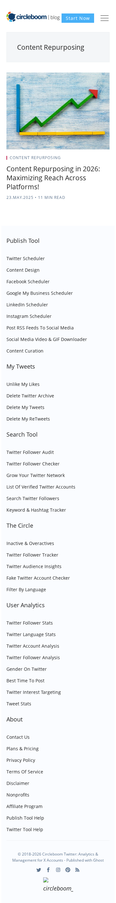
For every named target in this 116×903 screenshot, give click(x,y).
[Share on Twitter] (84, 160)
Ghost (98, 860)
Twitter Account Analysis (32, 646)
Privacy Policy (20, 760)
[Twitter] (39, 870)
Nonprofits (17, 795)
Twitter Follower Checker (33, 464)
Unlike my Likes (23, 384)
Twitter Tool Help (24, 829)
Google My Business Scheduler (39, 293)
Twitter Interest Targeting (33, 692)
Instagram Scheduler (29, 316)
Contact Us (18, 737)
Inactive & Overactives (30, 543)
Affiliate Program (24, 806)
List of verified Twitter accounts (40, 487)
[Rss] (77, 870)
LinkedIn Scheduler (27, 305)
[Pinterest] (68, 870)
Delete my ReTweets (28, 419)
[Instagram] (58, 870)
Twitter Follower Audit (30, 452)
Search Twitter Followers (32, 498)
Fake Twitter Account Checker (38, 578)
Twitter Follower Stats (29, 623)
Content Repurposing (35, 157)
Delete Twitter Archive (30, 396)
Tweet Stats (18, 704)
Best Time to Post (25, 680)
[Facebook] (48, 870)
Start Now (78, 18)
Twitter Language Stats (31, 634)
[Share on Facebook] (92, 160)
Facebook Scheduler (28, 281)
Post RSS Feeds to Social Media (40, 328)
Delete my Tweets (25, 407)
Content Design (23, 270)
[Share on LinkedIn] (100, 160)
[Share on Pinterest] (107, 160)
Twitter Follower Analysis (33, 657)
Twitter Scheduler (25, 258)
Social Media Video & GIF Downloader (46, 339)
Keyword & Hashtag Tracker (36, 510)
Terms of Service (24, 772)
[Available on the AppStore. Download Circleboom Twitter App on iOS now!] (58, 885)
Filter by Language (26, 589)
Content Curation (25, 351)
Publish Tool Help (25, 818)
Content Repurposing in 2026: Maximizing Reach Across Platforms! (53, 177)
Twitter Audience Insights (34, 566)
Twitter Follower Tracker (32, 555)
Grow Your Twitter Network (35, 475)
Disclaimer (17, 783)
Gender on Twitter (26, 669)
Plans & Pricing (22, 748)
